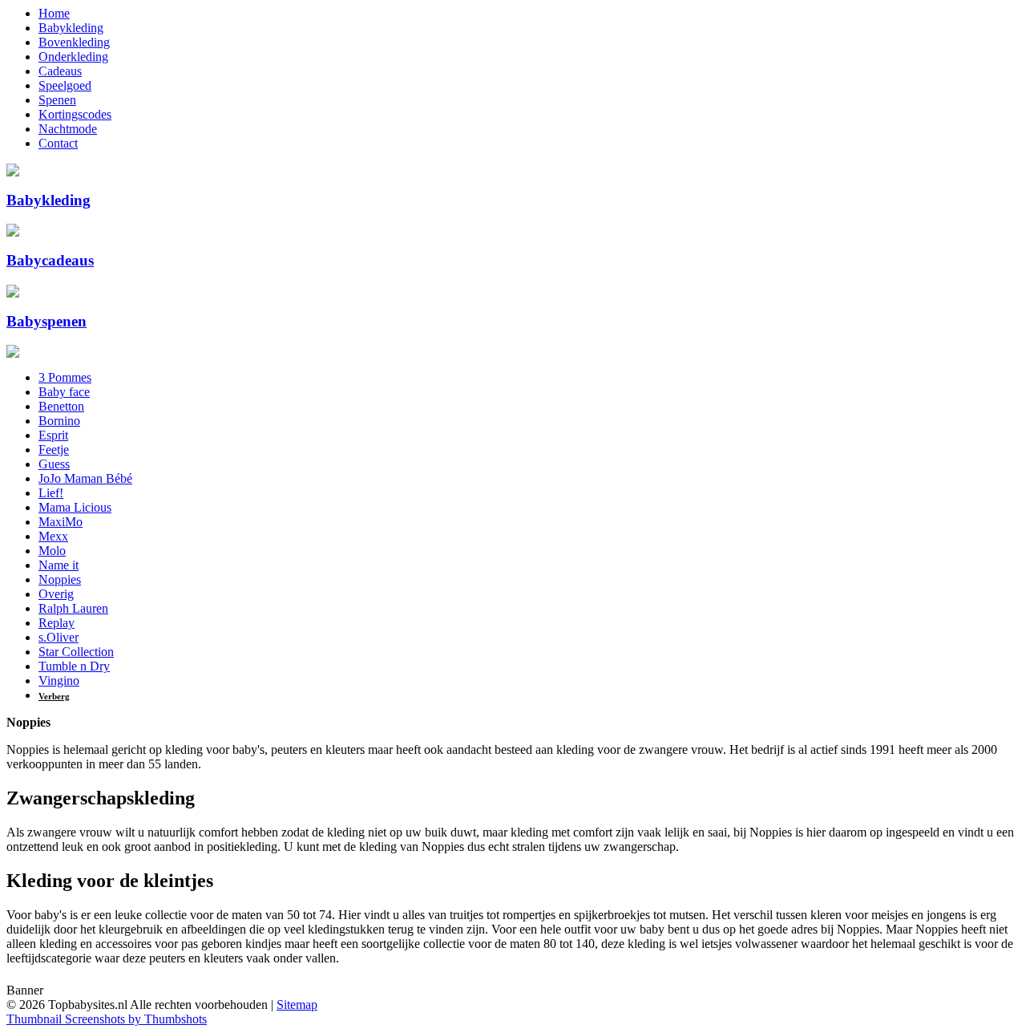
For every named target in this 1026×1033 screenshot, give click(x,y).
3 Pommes (64, 377)
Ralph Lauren (73, 608)
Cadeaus (60, 71)
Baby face (64, 392)
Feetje (53, 449)
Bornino (59, 420)
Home (54, 13)
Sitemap (297, 1004)
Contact (58, 143)
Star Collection (76, 651)
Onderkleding (73, 56)
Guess (54, 464)
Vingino (58, 680)
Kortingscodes (74, 114)
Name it (58, 565)
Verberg (54, 696)
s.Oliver (58, 637)
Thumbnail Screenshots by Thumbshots (106, 1019)
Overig (56, 594)
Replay (56, 623)
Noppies (59, 579)
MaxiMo (60, 522)
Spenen (57, 100)
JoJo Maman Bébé (85, 478)
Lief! (50, 493)
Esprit (53, 435)
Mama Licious (74, 507)
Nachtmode (67, 129)
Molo (52, 550)
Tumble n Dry (74, 666)
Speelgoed (64, 85)
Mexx (53, 536)
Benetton (61, 406)
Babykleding (70, 27)
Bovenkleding (74, 42)
